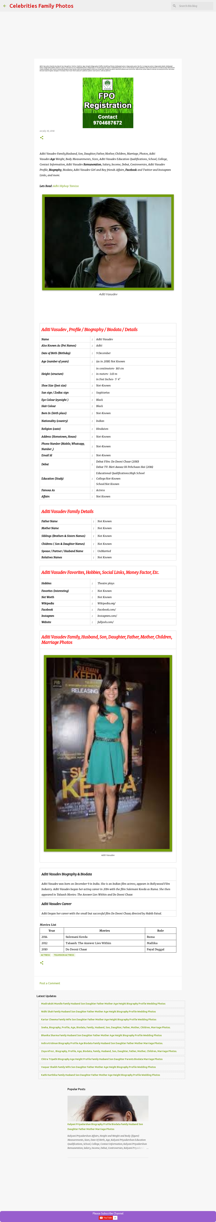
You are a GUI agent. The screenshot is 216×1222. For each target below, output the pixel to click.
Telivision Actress (64, 955)
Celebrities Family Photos (41, 6)
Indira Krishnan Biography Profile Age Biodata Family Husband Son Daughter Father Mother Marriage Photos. (102, 1043)
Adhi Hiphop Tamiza (66, 186)
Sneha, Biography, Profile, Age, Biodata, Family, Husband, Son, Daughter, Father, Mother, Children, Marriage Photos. (105, 1027)
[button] (42, 138)
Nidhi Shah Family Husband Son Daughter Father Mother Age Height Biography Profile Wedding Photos (98, 1011)
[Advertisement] (108, 35)
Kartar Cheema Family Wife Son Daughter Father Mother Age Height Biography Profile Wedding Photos (98, 1019)
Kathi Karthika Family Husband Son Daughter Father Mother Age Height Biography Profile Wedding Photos (100, 1075)
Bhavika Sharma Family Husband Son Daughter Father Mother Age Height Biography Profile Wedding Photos (101, 1035)
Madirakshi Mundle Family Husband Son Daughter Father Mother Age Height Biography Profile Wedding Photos (103, 1003)
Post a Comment (50, 983)
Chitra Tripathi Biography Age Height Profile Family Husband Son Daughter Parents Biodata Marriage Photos (102, 1059)
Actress (45, 955)
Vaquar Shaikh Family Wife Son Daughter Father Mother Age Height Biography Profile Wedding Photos (98, 1067)
